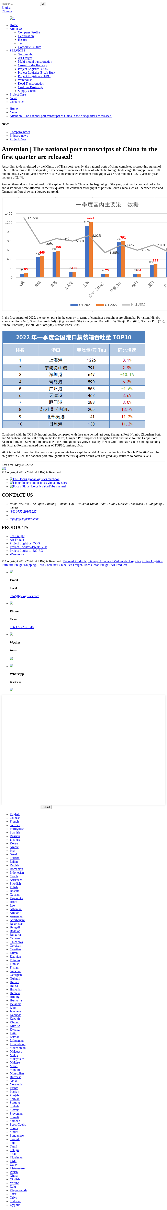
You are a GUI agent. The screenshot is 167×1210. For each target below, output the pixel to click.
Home (14, 25)
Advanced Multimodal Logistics (120, 561)
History (22, 39)
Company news (20, 132)
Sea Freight (25, 54)
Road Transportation (31, 83)
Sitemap (93, 561)
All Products (119, 565)
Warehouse (25, 80)
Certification (26, 36)
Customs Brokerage (30, 87)
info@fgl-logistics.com (24, 519)
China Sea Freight (70, 565)
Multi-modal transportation (35, 61)
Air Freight (25, 58)
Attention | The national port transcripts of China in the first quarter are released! (61, 116)
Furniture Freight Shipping (19, 565)
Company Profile (29, 32)
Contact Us (17, 101)
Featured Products (74, 561)
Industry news (19, 135)
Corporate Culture (29, 47)
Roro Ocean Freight (96, 565)
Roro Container (47, 565)
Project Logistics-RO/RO (34, 76)
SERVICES (17, 50)
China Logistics (152, 561)
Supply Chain (27, 90)
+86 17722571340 (22, 627)
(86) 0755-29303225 (23, 511)
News (13, 98)
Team (21, 43)
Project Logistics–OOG (33, 69)
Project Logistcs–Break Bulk (28, 547)
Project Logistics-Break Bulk (36, 72)
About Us (16, 28)
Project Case (18, 94)
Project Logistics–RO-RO (26, 550)
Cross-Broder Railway (32, 65)
